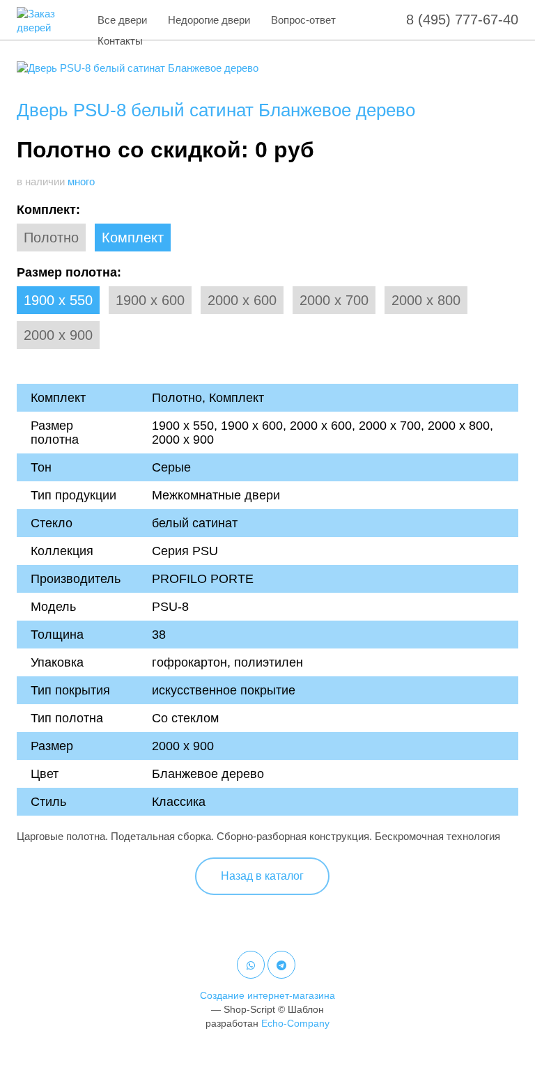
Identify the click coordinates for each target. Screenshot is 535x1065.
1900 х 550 (58, 300)
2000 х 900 (58, 335)
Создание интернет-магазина (267, 995)
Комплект (133, 237)
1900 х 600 (150, 300)
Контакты (120, 41)
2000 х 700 (334, 300)
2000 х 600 (242, 300)
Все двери (122, 20)
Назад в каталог (262, 876)
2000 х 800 (425, 300)
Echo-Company (295, 1023)
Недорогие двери (209, 20)
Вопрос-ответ (303, 20)
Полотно (51, 237)
